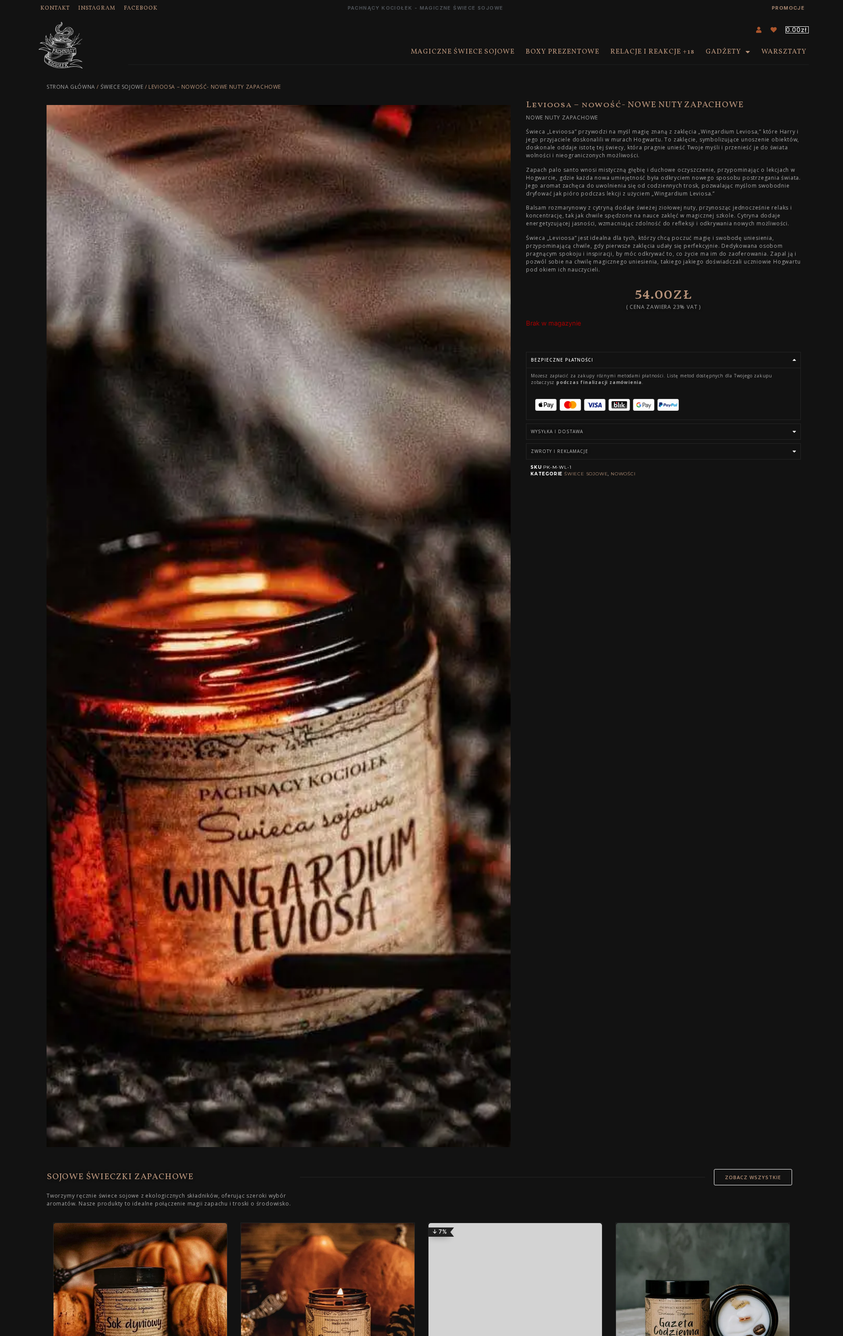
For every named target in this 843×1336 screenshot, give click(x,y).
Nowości (623, 474)
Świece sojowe (122, 87)
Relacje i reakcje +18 (652, 51)
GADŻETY (723, 51)
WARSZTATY (784, 51)
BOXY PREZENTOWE (562, 51)
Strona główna (71, 87)
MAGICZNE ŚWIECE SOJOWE (463, 51)
